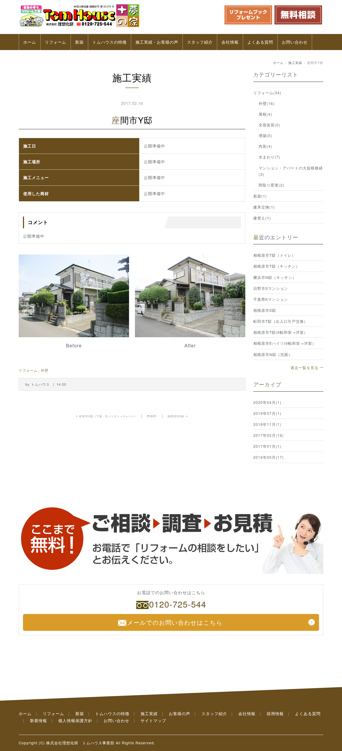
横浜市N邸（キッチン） (274, 277)
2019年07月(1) (267, 413)
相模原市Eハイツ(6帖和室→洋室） (284, 343)
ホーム (29, 42)
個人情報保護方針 (75, 720)
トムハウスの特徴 (109, 42)
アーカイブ (267, 384)
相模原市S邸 (264, 310)
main (151, 415)
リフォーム (55, 42)
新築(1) (260, 196)
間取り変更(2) (271, 185)
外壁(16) (267, 103)
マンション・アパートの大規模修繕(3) (291, 171)
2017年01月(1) (267, 446)
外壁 (44, 370)
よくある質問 (260, 42)
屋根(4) (265, 114)
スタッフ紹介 (200, 42)
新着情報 (38, 720)
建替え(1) (262, 218)
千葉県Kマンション (270, 299)
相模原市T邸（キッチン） (276, 266)
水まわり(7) (269, 157)
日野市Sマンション (270, 288)
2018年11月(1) (267, 424)
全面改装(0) (269, 124)
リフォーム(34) (267, 92)
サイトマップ (153, 720)
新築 (79, 42)
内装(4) (265, 146)
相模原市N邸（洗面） (272, 354)
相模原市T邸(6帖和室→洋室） (280, 332)
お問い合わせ (295, 42)
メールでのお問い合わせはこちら (175, 622)
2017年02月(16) (268, 435)
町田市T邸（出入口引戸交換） (280, 321)
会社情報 (230, 42)
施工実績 (295, 62)
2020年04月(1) (267, 402)
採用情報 (275, 713)
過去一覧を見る (304, 367)
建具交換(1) (264, 207)
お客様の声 (179, 713)
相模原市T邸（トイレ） (274, 255)
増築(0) (265, 135)
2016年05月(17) (268, 457)
